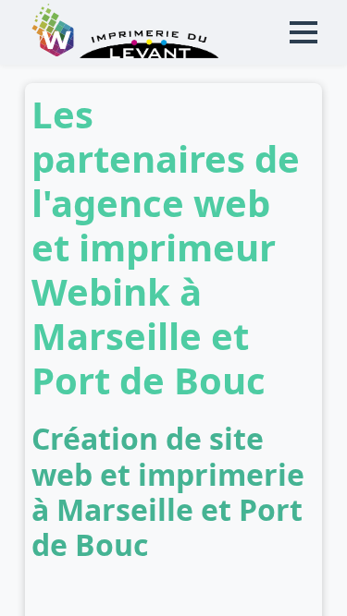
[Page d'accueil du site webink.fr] (55, 52)
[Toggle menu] (303, 32)
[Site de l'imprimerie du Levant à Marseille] (149, 52)
